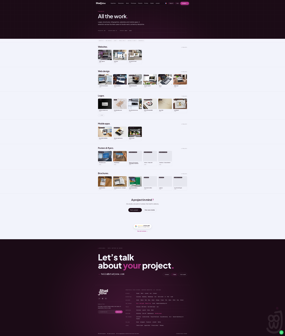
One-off (144, 313)
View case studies (150, 210)
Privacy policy (154, 325)
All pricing (138, 313)
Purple (162, 300)
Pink (166, 300)
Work (127, 3)
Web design (109, 40)
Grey (178, 300)
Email (137, 322)
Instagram (142, 322)
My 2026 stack (151, 306)
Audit (172, 296)
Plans (174, 274)
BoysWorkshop (164, 316)
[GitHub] (105, 298)
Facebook (148, 322)
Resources (121, 3)
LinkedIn (154, 322)
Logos (115, 40)
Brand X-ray (148, 303)
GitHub (159, 322)
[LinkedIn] (102, 298)
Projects (140, 3)
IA (165, 296)
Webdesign (150, 296)
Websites (101, 40)
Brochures (141, 40)
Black (170, 300)
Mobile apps (122, 40)
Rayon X (171, 3)
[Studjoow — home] (101, 3)
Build (152, 310)
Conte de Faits (145, 316)
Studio (152, 3)
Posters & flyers (132, 40)
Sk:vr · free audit (140, 303)
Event (153, 303)
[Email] (99, 298)
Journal (157, 3)
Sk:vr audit (183, 274)
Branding (144, 296)
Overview (138, 296)
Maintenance (151, 313)
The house (133, 3)
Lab (150, 293)
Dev (155, 296)
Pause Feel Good (155, 316)
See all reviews (142, 231)
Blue (149, 300)
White (174, 300)
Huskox (138, 318)
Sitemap (162, 325)
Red (146, 300)
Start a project (135, 210)
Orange (157, 300)
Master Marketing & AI (161, 303)
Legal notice (147, 325)
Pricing (146, 3)
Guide (137, 300)
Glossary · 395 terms (141, 306)
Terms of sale (139, 325)
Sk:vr (178, 3)
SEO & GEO (160, 296)
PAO (168, 296)
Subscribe (118, 312)
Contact (185, 3)
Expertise (113, 3)
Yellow (141, 300)
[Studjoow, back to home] (103, 292)
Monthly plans (158, 313)
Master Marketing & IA (178, 316)
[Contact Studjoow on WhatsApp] (281, 332)
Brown (181, 300)
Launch (144, 310)
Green (153, 300)
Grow (148, 310)
